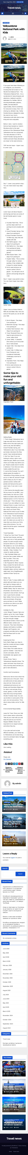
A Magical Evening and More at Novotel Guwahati (19, 770)
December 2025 (7, 974)
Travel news (14, 7)
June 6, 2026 (9, 1073)
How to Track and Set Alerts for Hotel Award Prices (14, 806)
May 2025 (6, 1003)
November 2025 (8, 978)
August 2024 (7, 1028)
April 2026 (6, 957)
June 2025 (6, 999)
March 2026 (6, 961)
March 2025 (6, 1011)
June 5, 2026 (9, 1127)
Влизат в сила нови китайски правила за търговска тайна (14, 1125)
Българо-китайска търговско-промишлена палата (12, 1044)
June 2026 (6, 948)
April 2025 (6, 1007)
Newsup (24, 1145)
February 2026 (7, 965)
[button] (22, 13)
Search (5, 868)
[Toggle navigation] (13, 13)
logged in (13, 857)
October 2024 (7, 1019)
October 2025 (7, 982)
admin (12, 37)
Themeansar (15, 1147)
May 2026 (6, 953)
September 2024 (8, 1024)
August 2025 (6, 990)
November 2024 (8, 1015)
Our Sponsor (7, 759)
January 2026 (7, 969)
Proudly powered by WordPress (10, 1145)
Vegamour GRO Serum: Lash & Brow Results (9, 770)
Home (10, 1151)
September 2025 (8, 986)
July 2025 (6, 994)
